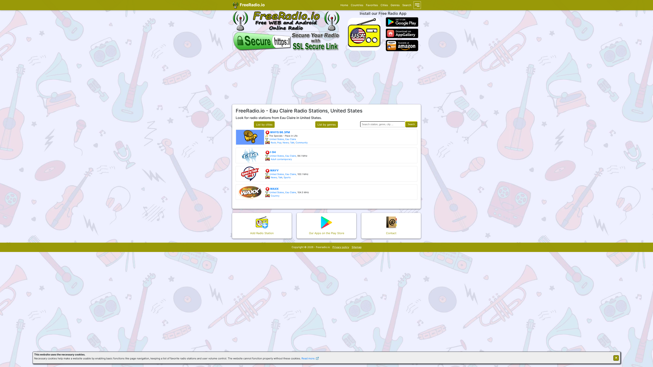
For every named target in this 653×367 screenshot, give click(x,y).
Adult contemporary (281, 159)
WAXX (274, 188)
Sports (287, 177)
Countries (357, 5)
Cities (384, 5)
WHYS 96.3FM (279, 132)
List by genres (326, 124)
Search (406, 5)
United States (276, 139)
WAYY (274, 170)
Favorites (372, 5)
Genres (395, 5)
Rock (273, 142)
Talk (292, 142)
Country (275, 195)
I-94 (272, 152)
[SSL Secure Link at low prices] (286, 40)
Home (344, 5)
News (286, 142)
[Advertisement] (326, 78)
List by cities (264, 124)
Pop (279, 142)
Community (302, 142)
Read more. (308, 358)
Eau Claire (290, 139)
